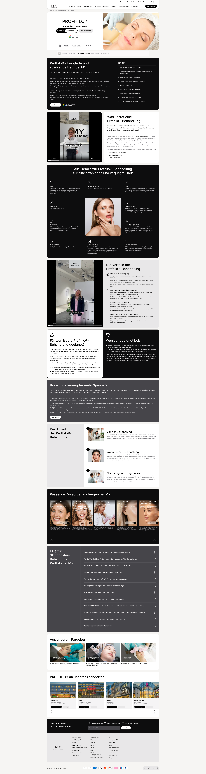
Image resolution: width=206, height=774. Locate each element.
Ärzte (124, 1)
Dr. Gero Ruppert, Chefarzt (82, 53)
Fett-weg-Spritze (113, 747)
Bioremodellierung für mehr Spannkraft (130, 89)
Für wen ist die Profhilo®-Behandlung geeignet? (132, 81)
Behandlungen (53, 10)
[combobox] (155, 1)
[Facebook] (144, 768)
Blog (121, 1)
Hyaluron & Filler (113, 750)
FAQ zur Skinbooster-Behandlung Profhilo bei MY (133, 101)
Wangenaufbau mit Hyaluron (117, 152)
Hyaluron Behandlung (140, 136)
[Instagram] (153, 768)
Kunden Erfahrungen (96, 757)
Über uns (93, 740)
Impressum (50, 768)
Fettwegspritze (87, 6)
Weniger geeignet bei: (126, 85)
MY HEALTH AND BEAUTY (60, 95)
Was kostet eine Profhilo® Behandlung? (130, 67)
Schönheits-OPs (124, 6)
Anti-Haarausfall (70, 6)
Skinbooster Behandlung (59, 81)
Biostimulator (112, 742)
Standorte (129, 1)
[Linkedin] (149, 768)
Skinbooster (134, 6)
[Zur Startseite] (53, 6)
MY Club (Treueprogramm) (145, 1)
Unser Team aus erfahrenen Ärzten (119, 316)
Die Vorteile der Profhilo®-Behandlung (130, 77)
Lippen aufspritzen (114, 157)
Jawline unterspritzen (115, 155)
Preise (135, 1)
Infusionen (114, 6)
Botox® (110, 745)
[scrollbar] (103, 539)
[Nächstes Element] (154, 539)
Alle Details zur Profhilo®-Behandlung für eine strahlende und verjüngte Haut (136, 72)
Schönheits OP (112, 755)
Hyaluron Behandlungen (101, 6)
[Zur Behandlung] (68, 523)
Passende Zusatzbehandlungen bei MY (130, 97)
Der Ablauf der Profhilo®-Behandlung (130, 93)
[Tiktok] (157, 768)
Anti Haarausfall (113, 740)
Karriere (92, 745)
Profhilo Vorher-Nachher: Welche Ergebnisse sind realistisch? (124, 356)
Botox (79, 6)
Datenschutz (58, 768)
